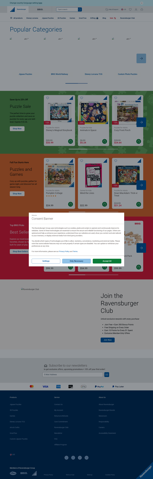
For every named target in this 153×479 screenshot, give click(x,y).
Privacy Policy (64, 251)
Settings (45, 261)
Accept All (107, 261)
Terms (75, 251)
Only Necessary (76, 261)
